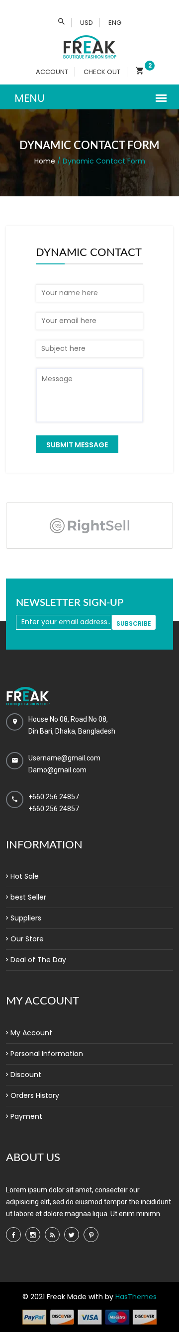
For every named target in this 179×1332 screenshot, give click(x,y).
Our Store (27, 939)
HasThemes (136, 1297)
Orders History (34, 1095)
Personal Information (46, 1054)
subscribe (133, 623)
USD (86, 22)
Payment (26, 1116)
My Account (31, 1033)
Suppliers (25, 918)
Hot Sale (24, 876)
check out (102, 72)
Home (44, 161)
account (52, 72)
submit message (77, 445)
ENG (114, 22)
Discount (25, 1075)
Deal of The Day (38, 960)
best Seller (28, 897)
